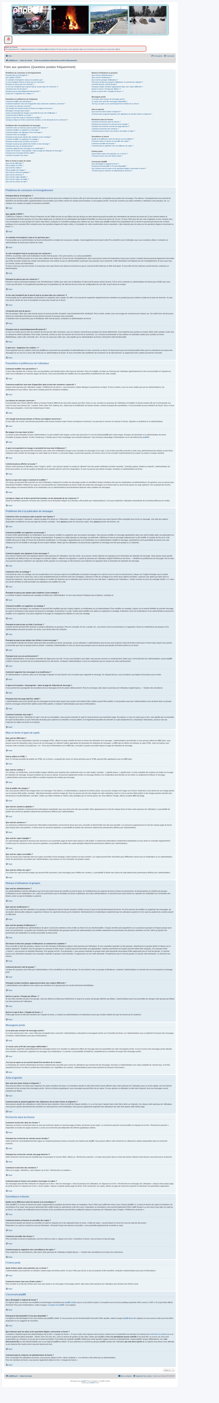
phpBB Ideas (128, 1318)
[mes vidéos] (7, 38)
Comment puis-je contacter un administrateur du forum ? (112, 171)
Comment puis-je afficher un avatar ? (19, 115)
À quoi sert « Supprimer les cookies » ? (20, 93)
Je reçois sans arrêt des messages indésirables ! (109, 101)
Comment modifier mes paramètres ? (19, 101)
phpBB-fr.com (94, 1382)
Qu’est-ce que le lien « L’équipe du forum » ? (108, 91)
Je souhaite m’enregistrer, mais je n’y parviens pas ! (24, 80)
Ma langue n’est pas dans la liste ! (18, 111)
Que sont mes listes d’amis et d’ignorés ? (106, 111)
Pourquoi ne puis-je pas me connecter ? (20, 84)
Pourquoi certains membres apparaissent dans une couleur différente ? (117, 87)
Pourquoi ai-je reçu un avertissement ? (20, 146)
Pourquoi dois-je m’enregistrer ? (17, 75)
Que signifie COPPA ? (13, 77)
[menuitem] (9, 56)
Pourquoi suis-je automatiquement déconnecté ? (23, 91)
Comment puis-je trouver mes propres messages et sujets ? (113, 131)
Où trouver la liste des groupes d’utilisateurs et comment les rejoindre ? (117, 82)
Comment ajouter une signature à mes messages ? (24, 132)
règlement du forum (28, 49)
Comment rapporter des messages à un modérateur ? (25, 148)
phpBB (145, 437)
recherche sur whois (158, 1334)
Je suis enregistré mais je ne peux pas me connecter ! (25, 82)
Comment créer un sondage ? (16, 134)
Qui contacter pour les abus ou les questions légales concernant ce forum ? (119, 168)
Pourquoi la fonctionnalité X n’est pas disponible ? (109, 166)
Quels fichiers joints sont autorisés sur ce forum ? (110, 154)
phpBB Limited (71, 1302)
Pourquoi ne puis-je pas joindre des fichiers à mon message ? (28, 144)
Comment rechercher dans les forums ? (106, 122)
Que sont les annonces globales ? (18, 172)
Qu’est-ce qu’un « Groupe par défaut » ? (106, 89)
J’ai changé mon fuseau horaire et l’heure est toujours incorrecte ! (29, 108)
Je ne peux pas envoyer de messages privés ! (108, 99)
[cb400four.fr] (25, 13)
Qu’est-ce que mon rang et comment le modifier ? (23, 117)
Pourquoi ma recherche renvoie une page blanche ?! (110, 126)
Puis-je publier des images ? (16, 170)
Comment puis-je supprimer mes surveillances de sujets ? (112, 146)
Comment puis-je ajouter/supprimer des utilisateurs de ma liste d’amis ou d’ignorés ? (122, 114)
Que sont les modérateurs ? (102, 77)
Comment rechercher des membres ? (105, 129)
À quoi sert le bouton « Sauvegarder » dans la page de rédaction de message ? (34, 151)
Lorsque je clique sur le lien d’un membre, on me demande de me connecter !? (37, 120)
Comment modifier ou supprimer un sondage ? (22, 139)
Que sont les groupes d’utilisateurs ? (105, 80)
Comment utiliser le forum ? (47, 49)
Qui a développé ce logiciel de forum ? (105, 164)
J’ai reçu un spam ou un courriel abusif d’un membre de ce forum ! (115, 104)
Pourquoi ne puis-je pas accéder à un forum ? (22, 141)
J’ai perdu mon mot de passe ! (16, 89)
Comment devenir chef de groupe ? (104, 84)
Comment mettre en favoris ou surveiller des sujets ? (111, 141)
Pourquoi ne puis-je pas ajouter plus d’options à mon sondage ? (28, 137)
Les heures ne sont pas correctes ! (18, 106)
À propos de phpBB (56, 1305)
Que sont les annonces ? (15, 175)
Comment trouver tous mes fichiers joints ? (107, 156)
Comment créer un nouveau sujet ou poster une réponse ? (27, 128)
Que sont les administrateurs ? (103, 75)
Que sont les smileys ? (14, 168)
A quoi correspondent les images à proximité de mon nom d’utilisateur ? (31, 113)
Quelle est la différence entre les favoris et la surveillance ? (113, 139)
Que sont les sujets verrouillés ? (17, 179)
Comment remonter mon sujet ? (17, 155)
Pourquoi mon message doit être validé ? (20, 153)
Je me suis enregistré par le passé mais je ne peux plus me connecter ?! (32, 87)
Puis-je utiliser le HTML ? (15, 165)
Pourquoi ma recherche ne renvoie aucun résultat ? (110, 124)
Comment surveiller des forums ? (104, 143)
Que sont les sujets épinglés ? (16, 177)
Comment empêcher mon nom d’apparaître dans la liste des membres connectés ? (35, 104)
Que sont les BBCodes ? (15, 163)
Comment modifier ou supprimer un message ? (22, 130)
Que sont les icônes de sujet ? (17, 181)
